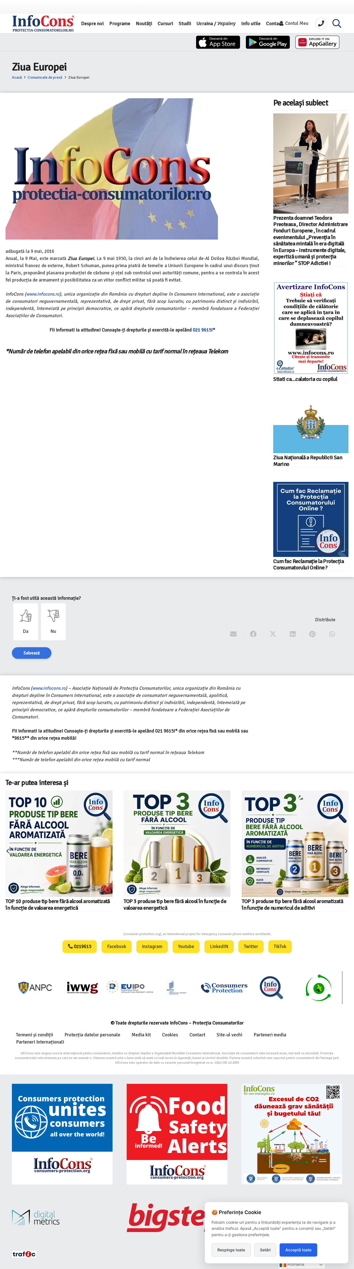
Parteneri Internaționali (40, 1042)
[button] (337, 23)
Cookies (170, 1035)
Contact (197, 1035)
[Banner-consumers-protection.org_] (62, 1134)
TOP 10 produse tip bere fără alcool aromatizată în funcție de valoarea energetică (58, 904)
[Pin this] (312, 634)
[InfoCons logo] (43, 23)
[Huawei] (317, 42)
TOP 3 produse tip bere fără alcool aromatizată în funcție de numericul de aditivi (292, 904)
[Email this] (233, 634)
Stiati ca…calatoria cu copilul (305, 379)
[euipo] (82, 988)
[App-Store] (218, 42)
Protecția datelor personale (92, 1035)
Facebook (116, 946)
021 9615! (203, 330)
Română (295, 1264)
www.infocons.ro (42, 294)
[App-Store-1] (268, 42)
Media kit (141, 1035)
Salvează (32, 653)
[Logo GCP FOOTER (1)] (318, 988)
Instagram (152, 946)
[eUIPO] (129, 988)
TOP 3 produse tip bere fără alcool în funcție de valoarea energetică (175, 904)
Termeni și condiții (34, 1035)
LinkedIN (219, 946)
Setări (265, 1249)
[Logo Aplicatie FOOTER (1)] (271, 988)
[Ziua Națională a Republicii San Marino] (310, 425)
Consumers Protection (102, 934)
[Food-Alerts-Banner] (177, 1134)
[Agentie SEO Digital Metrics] (62, 1217)
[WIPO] (177, 987)
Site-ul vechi (229, 1035)
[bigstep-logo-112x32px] (177, 1217)
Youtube (186, 946)
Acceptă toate (298, 1249)
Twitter (251, 946)
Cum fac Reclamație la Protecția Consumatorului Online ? (308, 564)
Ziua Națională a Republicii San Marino (307, 460)
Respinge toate (231, 1249)
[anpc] (35, 988)
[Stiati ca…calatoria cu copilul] (310, 328)
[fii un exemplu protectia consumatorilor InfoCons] (291, 1134)
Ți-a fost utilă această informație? (46, 598)
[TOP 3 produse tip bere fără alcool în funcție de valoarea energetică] (177, 843)
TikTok (280, 946)
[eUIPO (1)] (224, 988)
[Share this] (253, 634)
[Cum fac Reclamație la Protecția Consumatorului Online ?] (310, 519)
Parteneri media (270, 1035)
